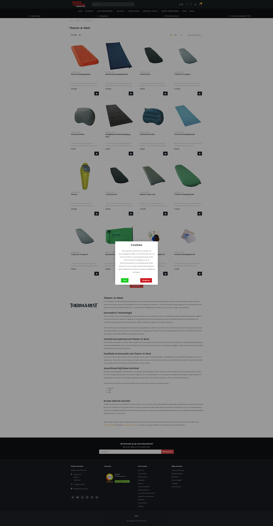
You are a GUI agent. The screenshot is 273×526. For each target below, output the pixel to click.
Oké (124, 280)
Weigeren (146, 280)
